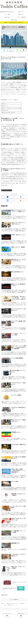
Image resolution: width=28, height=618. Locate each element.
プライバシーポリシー (7, 613)
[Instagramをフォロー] (7, 200)
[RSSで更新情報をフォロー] (20, 200)
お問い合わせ (20, 613)
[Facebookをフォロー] (20, 196)
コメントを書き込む (14, 599)
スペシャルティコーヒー (7, 190)
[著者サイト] (7, 196)
